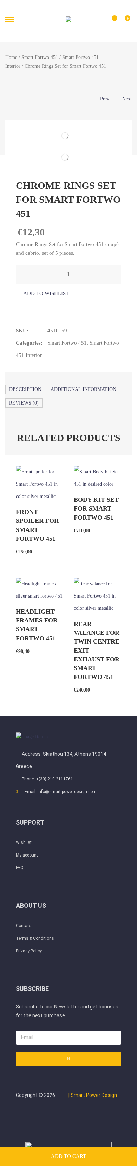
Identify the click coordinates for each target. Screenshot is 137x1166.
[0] (123, 21)
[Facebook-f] (32, 1119)
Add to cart (68, 1156)
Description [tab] (25, 389)
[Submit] (68, 1059)
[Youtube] (56, 1119)
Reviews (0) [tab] (24, 403)
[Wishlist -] (110, 21)
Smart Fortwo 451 (39, 57)
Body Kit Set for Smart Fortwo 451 (96, 508)
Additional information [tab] (83, 389)
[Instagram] (104, 1119)
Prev (104, 98)
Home (11, 57)
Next (127, 98)
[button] (42, 293)
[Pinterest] (80, 1119)
